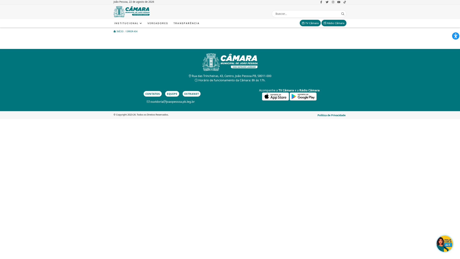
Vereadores (158, 23)
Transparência (187, 23)
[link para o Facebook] (321, 2)
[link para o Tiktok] (344, 2)
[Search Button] (342, 13)
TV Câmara (312, 23)
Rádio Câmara (335, 23)
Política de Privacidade (332, 115)
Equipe (172, 94)
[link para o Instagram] (333, 2)
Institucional (127, 23)
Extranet (191, 94)
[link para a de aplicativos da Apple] (276, 96)
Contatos (152, 94)
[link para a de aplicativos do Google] (303, 96)
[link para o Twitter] (327, 2)
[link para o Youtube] (339, 2)
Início (120, 31)
